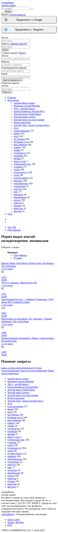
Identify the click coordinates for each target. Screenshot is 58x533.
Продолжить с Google (29, 19)
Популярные (14, 230)
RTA (9, 525)
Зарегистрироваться (11, 80)
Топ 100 (11, 227)
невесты (18, 203)
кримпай (18, 155)
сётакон (18, 205)
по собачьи (19, 139)
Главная (11, 97)
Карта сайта (13, 519)
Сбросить (6, 92)
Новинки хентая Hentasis (27, 105)
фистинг (18, 211)
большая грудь (21, 142)
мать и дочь (20, 161)
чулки (17, 175)
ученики (18, 166)
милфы (17, 158)
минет (17, 133)
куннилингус (21, 172)
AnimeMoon (7, 514)
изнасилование (22, 130)
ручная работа (21, 178)
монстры (18, 208)
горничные (19, 186)
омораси (18, 180)
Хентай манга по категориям (29, 119)
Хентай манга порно (24, 117)
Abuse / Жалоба (15, 522)
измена (17, 147)
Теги (16, 128)
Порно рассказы (22, 122)
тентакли (18, 194)
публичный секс (22, 164)
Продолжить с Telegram (29, 29)
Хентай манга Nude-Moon (27, 114)
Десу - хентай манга (24, 108)
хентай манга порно (24, 103)
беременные (20, 197)
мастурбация (20, 144)
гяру (16, 191)
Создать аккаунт (17, 14)
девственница (21, 183)
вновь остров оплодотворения (17, 368)
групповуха (20, 153)
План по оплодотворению (33, 370)
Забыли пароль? (18, 43)
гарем (17, 169)
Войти (8, 11)
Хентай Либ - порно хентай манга (32, 125)
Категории (13, 100)
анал (16, 136)
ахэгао (17, 200)
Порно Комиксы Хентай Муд (29, 111)
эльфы (17, 150)
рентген (18, 189)
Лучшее (18, 258)
